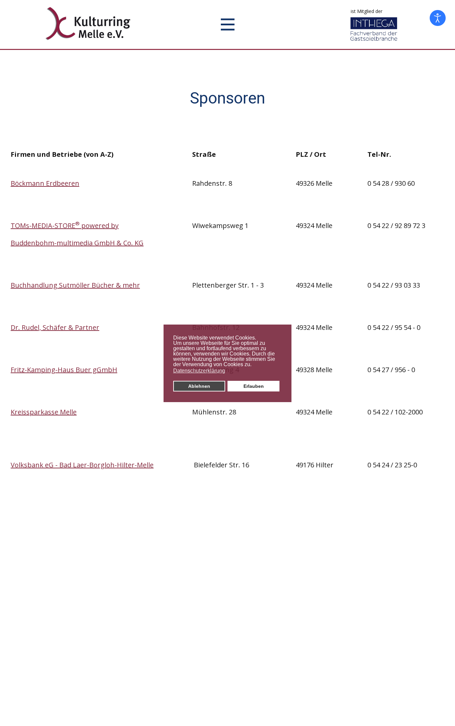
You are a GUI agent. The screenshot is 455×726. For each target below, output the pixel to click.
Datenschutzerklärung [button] (199, 370)
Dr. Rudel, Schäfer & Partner (55, 327)
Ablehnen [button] (199, 386)
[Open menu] (227, 24)
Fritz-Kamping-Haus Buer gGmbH (64, 369)
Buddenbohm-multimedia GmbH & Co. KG (77, 242)
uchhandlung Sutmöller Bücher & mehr (77, 285)
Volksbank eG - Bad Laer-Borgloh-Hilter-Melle (82, 464)
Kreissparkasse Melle (44, 411)
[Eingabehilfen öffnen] (438, 18)
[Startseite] (89, 23)
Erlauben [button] (253, 386)
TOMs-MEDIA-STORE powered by (65, 225)
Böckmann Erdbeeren (45, 183)
